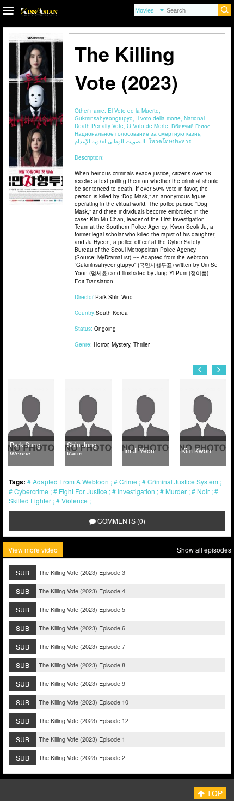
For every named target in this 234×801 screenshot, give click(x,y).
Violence (74, 500)
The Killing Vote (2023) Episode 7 (82, 646)
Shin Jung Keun (82, 447)
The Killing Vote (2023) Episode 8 (82, 664)
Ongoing (105, 328)
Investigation (136, 491)
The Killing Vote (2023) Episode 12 (83, 720)
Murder (176, 491)
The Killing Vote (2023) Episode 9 (82, 683)
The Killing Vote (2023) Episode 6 (82, 627)
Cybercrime (31, 491)
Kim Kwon (196, 450)
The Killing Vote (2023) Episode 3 (82, 572)
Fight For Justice (83, 491)
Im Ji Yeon (139, 450)
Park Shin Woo (114, 297)
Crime (128, 481)
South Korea (112, 313)
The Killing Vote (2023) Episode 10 (83, 701)
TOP (214, 793)
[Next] (219, 370)
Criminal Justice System (183, 481)
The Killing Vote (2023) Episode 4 (82, 590)
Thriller (141, 344)
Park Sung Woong (25, 447)
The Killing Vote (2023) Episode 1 (82, 739)
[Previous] (200, 370)
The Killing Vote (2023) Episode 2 (82, 757)
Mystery (121, 344)
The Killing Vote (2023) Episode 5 (82, 609)
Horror (101, 344)
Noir (203, 491)
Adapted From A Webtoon (70, 481)
